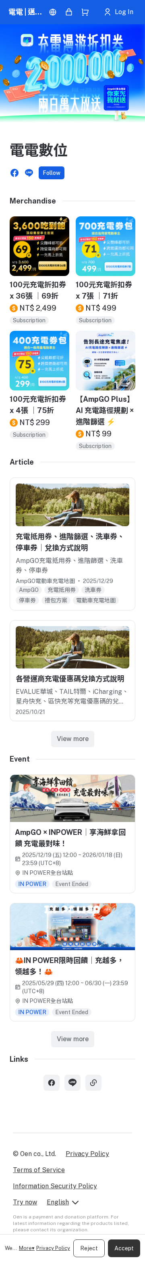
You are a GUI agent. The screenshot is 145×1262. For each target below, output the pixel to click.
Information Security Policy (55, 1186)
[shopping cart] (85, 12)
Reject (89, 1248)
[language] (53, 12)
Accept (124, 1248)
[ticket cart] (69, 12)
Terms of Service (39, 1170)
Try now (25, 1202)
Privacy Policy (53, 1248)
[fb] (52, 1083)
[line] (72, 1083)
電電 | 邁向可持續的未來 (26, 12)
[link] (93, 1083)
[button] (14, 173)
